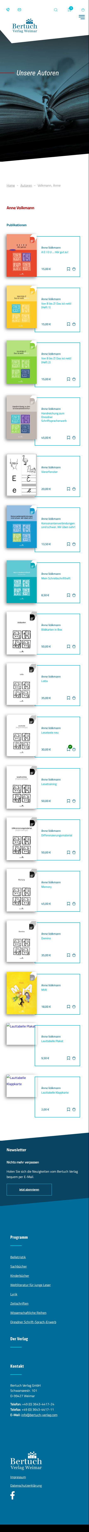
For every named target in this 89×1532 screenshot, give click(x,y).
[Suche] (55, 10)
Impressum (18, 1477)
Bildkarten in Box (51, 629)
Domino (46, 938)
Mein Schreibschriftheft (55, 578)
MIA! (44, 989)
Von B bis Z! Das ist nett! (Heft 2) (56, 360)
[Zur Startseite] (24, 27)
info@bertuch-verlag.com (39, 1415)
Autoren (26, 185)
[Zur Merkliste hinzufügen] (68, 269)
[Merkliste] (69, 10)
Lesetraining (49, 784)
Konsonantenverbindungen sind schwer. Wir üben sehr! (58, 525)
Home (11, 185)
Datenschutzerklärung (26, 1485)
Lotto (44, 681)
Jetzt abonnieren (29, 1189)
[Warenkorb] (83, 10)
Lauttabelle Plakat (52, 1041)
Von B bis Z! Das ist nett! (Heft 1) (56, 305)
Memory (46, 886)
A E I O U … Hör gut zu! (54, 252)
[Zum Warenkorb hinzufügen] (74, 269)
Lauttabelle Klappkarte (55, 1092)
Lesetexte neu (50, 732)
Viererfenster (49, 471)
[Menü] (82, 17)
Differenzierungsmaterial (56, 835)
